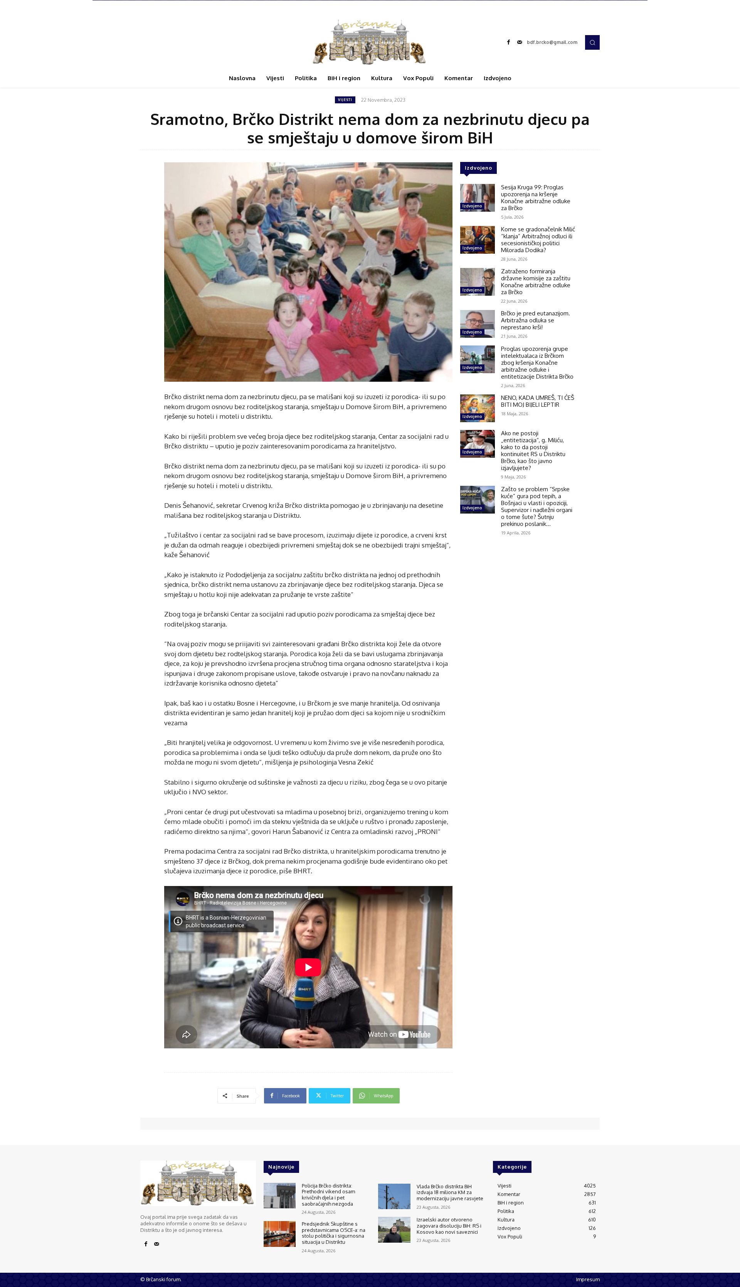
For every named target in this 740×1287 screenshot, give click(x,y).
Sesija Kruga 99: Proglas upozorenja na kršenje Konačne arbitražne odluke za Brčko (535, 198)
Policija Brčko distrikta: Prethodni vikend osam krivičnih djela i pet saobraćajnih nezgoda (328, 1195)
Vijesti (345, 100)
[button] (592, 42)
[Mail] (519, 42)
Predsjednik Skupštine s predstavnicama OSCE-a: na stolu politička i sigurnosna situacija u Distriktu (333, 1233)
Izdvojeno (472, 206)
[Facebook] (508, 42)
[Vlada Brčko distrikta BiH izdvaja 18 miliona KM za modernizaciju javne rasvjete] (394, 1197)
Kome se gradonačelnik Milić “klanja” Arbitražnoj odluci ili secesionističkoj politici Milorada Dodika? (538, 240)
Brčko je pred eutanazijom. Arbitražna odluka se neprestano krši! (535, 320)
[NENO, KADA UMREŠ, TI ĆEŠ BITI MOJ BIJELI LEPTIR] (477, 408)
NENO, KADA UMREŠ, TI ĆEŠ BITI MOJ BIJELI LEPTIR (537, 401)
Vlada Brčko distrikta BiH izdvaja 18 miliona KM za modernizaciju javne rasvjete (450, 1192)
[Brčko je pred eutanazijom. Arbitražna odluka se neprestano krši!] (477, 324)
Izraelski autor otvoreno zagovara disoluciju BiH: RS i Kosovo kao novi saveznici (449, 1225)
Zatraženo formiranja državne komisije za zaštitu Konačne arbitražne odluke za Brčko (535, 282)
